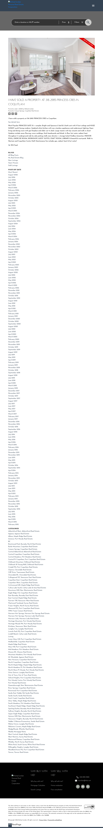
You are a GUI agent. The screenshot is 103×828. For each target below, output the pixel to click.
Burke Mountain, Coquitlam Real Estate (23, 546)
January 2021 (13, 316)
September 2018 (14, 373)
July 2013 (11, 486)
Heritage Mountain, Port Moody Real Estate (24, 621)
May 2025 (12, 206)
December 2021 (13, 290)
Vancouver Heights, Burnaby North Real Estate (25, 719)
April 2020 (12, 334)
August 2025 (13, 200)
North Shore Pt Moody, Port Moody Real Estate (26, 670)
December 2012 (13, 501)
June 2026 (12, 180)
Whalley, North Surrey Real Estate (21, 742)
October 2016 (13, 427)
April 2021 (12, 308)
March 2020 (12, 337)
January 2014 (13, 475)
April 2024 (12, 234)
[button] (78, 787)
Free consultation (56, 790)
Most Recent (13, 172)
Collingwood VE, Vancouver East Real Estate (24, 577)
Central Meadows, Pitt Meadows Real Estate (24, 557)
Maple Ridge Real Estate (17, 644)
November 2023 (14, 247)
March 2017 (12, 414)
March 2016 (12, 445)
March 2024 (12, 236)
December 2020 (14, 319)
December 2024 (14, 213)
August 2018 (12, 375)
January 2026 (13, 193)
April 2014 (11, 470)
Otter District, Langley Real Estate (21, 672)
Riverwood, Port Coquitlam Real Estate (22, 690)
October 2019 (13, 347)
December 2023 (14, 244)
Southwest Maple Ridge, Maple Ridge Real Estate (26, 706)
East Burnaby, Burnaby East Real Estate (23, 595)
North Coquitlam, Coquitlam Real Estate (23, 662)
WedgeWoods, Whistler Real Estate (21, 729)
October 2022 (13, 270)
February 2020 (13, 339)
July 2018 (11, 378)
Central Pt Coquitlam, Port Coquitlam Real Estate (26, 559)
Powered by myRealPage (55, 820)
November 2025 (14, 195)
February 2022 (13, 288)
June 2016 (11, 437)
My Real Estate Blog (15, 158)
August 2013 (12, 483)
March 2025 (12, 211)
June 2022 (12, 278)
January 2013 (13, 499)
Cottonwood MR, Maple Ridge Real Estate (24, 585)
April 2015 (11, 463)
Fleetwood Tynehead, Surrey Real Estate (23, 603)
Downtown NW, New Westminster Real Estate (25, 590)
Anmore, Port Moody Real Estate (20, 539)
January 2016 (13, 450)
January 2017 (13, 419)
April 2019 (12, 360)
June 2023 (12, 257)
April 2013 (11, 493)
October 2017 (13, 396)
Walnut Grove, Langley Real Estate (21, 724)
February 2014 (13, 473)
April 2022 (12, 283)
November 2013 (14, 478)
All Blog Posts (13, 155)
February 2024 (13, 239)
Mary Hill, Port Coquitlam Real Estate (22, 647)
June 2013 (11, 488)
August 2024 (13, 224)
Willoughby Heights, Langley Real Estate (23, 747)
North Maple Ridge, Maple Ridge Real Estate (25, 665)
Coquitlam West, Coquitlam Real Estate (23, 583)
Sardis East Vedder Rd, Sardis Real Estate (23, 693)
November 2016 (14, 424)
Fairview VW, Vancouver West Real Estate (23, 600)
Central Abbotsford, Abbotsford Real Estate (24, 552)
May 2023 (12, 259)
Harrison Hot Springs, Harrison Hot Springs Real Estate (28, 613)
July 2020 (11, 329)
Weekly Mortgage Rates (17, 732)
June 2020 (12, 331)
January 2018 (13, 388)
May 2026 (12, 182)
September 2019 (14, 349)
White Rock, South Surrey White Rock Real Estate (26, 744)
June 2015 (11, 457)
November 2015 (14, 455)
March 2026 (12, 188)
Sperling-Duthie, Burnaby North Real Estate (24, 708)
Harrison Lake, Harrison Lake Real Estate (23, 618)
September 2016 (14, 429)
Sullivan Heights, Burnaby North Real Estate (24, 711)
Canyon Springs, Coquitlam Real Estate (27, 111)
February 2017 (13, 416)
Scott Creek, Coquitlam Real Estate (21, 698)
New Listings (13, 160)
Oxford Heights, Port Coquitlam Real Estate (24, 678)
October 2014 (13, 465)
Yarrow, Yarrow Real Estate (18, 752)
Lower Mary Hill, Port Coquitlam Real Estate (24, 639)
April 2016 (12, 442)
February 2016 (13, 447)
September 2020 (14, 324)
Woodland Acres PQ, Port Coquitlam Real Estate (26, 750)
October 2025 (13, 198)
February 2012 (13, 524)
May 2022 (12, 280)
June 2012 (11, 514)
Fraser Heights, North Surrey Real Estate (23, 606)
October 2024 (13, 218)
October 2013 (13, 481)
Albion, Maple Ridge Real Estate (20, 536)
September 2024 (14, 221)
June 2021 (11, 303)
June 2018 (11, 380)
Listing (10, 636)
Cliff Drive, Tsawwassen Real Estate (21, 572)
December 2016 (13, 421)
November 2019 (14, 344)
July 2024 (11, 226)
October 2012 (13, 506)
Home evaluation (57, 785)
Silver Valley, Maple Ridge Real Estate (22, 701)
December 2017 (13, 391)
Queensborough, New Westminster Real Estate (25, 685)
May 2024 (12, 231)
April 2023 (12, 262)
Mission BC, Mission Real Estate (20, 652)
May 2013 (11, 491)
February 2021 (13, 314)
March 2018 (12, 385)
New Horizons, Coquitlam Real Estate (22, 660)
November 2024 (14, 216)
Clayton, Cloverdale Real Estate (19, 570)
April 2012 (12, 519)
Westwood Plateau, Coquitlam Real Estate (23, 739)
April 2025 (12, 208)
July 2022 (11, 275)
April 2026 (12, 185)
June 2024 (12, 229)
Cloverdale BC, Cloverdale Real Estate (22, 575)
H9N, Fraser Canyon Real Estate (20, 611)
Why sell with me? (57, 781)
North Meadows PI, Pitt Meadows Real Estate (25, 667)
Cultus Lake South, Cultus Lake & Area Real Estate (27, 588)
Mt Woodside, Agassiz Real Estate (20, 657)
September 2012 (14, 509)
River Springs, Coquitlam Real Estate (21, 688)
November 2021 (14, 293)
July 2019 (11, 355)
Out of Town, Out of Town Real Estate (22, 675)
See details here (14, 122)
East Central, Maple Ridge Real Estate (22, 598)
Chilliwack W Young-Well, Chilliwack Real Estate (25, 564)
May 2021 (11, 306)
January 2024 (13, 241)
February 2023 (13, 265)
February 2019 (13, 362)
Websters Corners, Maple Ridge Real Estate (24, 726)
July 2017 (11, 404)
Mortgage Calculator (38, 785)
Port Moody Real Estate (17, 683)
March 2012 (12, 522)
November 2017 (14, 393)
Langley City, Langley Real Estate (20, 629)
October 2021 (13, 296)
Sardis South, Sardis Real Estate (20, 696)
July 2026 (11, 177)
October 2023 (13, 249)
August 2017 (12, 401)
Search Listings (36, 790)
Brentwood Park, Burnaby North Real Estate (24, 544)
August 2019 (12, 352)
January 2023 (13, 267)
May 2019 (11, 357)
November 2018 (14, 367)
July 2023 (11, 254)
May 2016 (11, 439)
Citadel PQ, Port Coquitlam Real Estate (23, 567)
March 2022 (12, 285)
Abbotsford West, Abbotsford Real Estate (23, 531)
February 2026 (13, 190)
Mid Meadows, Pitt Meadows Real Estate (23, 649)
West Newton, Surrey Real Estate (20, 737)
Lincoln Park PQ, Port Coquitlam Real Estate (24, 631)
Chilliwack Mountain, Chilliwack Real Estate (24, 562)
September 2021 (14, 298)
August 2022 (13, 272)
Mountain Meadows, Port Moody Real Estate (24, 654)
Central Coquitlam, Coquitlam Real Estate (23, 554)
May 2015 (11, 460)
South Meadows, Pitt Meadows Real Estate (24, 703)
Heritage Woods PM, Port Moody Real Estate (25, 624)
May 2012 (11, 517)
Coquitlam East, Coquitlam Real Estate (22, 580)
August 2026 (13, 175)
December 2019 (13, 342)
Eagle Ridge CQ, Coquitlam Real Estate (22, 593)
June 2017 (11, 406)
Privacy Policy (43, 820)
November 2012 (14, 504)
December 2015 (13, 452)
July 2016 (11, 434)
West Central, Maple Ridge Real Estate (22, 734)
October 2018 (13, 370)
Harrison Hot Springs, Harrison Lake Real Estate (26, 616)
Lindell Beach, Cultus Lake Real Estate (22, 634)
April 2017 (11, 411)
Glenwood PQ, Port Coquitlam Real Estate (23, 608)
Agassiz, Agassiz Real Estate (18, 534)
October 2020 (13, 321)
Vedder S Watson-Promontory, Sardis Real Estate (26, 721)
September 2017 (14, 398)
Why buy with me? (37, 781)
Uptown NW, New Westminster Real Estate (24, 716)
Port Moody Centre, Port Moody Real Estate (24, 680)
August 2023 (13, 252)
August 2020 (13, 326)
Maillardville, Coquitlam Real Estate (21, 642)
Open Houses (13, 163)
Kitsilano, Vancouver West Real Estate (22, 626)
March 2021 (12, 311)
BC (9, 541)
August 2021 (12, 301)
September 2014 (14, 468)
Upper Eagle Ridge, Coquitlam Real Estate (24, 714)
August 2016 (12, 432)
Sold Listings (13, 165)
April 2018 (12, 383)
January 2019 (13, 365)
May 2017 (11, 409)
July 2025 (11, 203)
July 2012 (11, 511)
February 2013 (13, 496)
